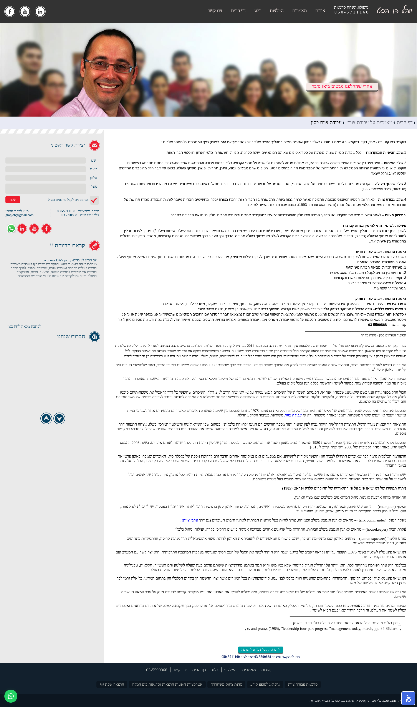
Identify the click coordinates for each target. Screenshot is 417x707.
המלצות (277, 10)
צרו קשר (215, 10)
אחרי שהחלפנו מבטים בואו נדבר (342, 86)
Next (59, 418)
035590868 (69, 215)
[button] (408, 698)
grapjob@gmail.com (19, 215)
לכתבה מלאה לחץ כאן (24, 326)
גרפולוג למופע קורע (265, 684)
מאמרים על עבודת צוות (369, 122)
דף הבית (238, 10)
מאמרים (299, 10)
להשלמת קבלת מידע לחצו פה (260, 649)
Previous (46, 418)
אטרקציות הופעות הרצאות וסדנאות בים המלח (167, 684)
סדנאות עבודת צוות (303, 684)
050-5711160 (231, 657)
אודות (320, 10)
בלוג (257, 10)
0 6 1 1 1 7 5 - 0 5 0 (351, 12)
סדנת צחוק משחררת (226, 684)
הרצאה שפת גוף (112, 684)
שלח (13, 199)
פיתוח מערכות (344, 700)
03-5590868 (262, 657)
